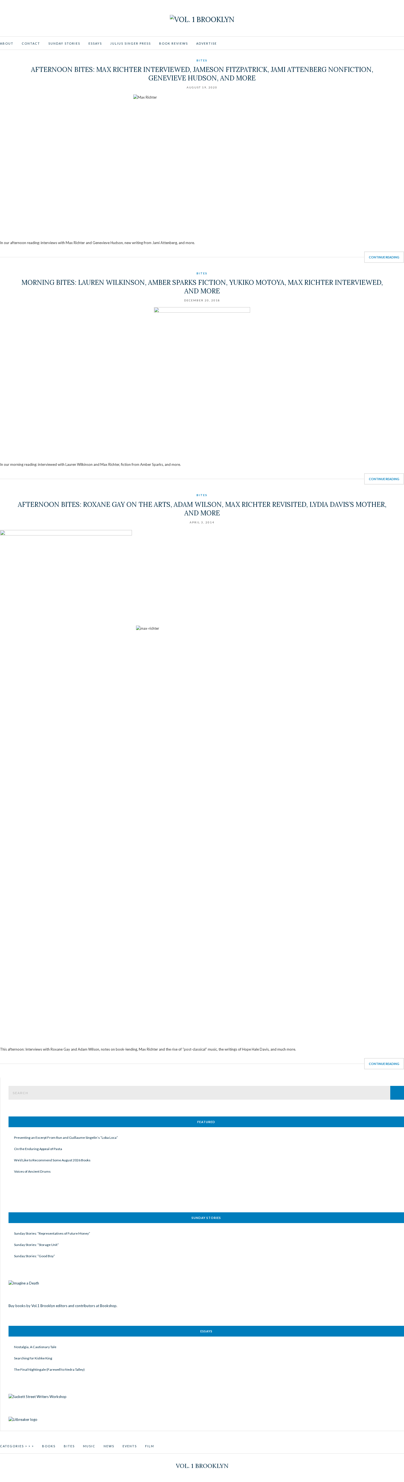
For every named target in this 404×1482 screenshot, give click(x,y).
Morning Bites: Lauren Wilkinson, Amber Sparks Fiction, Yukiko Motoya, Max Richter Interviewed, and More (202, 286)
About (6, 43)
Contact (31, 43)
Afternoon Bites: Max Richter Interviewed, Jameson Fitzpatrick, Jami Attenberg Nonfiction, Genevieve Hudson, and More (202, 73)
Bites (202, 60)
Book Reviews (173, 43)
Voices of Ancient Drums (32, 1171)
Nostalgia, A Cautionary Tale (35, 1347)
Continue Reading (384, 257)
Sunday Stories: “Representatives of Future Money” (52, 1233)
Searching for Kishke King (33, 1358)
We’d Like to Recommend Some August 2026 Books (52, 1160)
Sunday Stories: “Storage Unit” (36, 1245)
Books (49, 1446)
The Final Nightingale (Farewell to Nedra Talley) (49, 1369)
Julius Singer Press (130, 43)
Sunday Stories (64, 43)
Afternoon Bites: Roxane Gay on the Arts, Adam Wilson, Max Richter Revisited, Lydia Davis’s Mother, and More (202, 508)
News (109, 1446)
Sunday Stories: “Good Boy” (34, 1256)
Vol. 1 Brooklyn (202, 1466)
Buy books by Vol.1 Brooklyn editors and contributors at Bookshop (63, 1305)
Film (149, 1446)
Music (89, 1446)
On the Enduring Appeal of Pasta (38, 1149)
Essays (95, 43)
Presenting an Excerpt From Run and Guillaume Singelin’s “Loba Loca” (66, 1137)
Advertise (206, 43)
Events (130, 1446)
